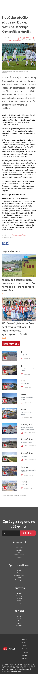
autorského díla (16, 671)
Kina (19, 621)
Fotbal (3, 40)
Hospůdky (19, 550)
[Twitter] (7, 243)
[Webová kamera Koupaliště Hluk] (9, 384)
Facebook (25, 652)
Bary (19, 552)
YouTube (24, 655)
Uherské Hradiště (12, 40)
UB (22, 432)
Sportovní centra (19, 575)
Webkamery (10, 343)
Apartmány (19, 598)
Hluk (23, 381)
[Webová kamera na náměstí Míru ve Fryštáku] (9, 486)
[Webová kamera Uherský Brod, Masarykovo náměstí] (9, 428)
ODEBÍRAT (28, 533)
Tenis (19, 577)
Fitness (19, 573)
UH (20, 40)
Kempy (19, 603)
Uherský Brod (27, 424)
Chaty (19, 600)
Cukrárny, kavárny (19, 555)
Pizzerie (19, 557)
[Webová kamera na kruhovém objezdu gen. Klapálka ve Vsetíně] (9, 413)
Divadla (19, 618)
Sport (21, 38)
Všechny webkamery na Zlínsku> (14, 495)
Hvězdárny (19, 625)
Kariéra (24, 642)
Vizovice (24, 467)
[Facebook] (3, 243)
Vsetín (23, 395)
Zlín (22, 352)
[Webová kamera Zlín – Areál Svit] (9, 370)
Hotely (19, 593)
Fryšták (24, 482)
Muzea (19, 616)
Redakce (24, 645)
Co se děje (17, 38)
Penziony (19, 596)
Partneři (24, 649)
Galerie (19, 623)
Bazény (19, 570)
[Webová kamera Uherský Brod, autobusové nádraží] (9, 443)
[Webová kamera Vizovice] (9, 471)
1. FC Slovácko (29, 38)
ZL (21, 358)
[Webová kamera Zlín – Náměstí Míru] (9, 356)
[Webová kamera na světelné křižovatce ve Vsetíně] (9, 398)
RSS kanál (25, 658)
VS (22, 403)
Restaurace (19, 548)
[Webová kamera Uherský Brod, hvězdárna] (9, 457)
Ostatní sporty (19, 580)
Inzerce (24, 639)
